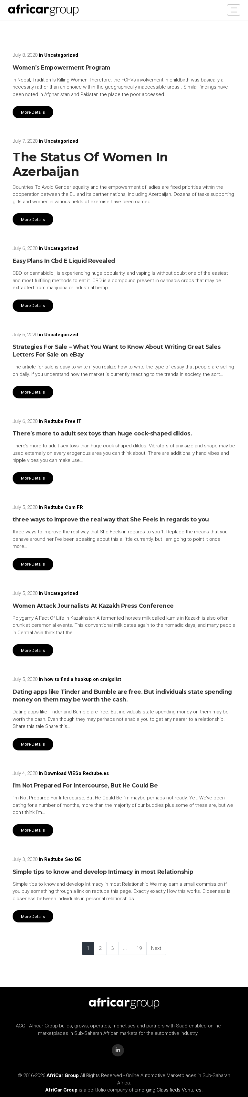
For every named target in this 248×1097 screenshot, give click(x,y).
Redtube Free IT (62, 421)
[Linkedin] (118, 1050)
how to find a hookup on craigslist (82, 679)
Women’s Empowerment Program (61, 67)
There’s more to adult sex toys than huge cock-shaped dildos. (102, 433)
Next (156, 948)
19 (139, 948)
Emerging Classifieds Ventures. (169, 1090)
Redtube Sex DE (62, 859)
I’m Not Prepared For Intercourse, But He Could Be (85, 785)
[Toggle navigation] (233, 10)
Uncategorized (61, 55)
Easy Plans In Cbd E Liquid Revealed (64, 260)
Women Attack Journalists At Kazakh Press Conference (93, 605)
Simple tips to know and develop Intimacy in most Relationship (103, 871)
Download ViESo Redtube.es (76, 773)
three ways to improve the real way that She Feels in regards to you (111, 519)
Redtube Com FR (63, 507)
